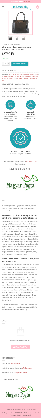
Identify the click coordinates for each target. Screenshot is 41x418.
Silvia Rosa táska (11, 78)
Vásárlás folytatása (20, 347)
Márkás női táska (24, 74)
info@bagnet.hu (27, 368)
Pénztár (33, 410)
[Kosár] (37, 7)
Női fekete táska (34, 74)
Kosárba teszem (19, 64)
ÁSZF (23, 410)
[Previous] (12, 22)
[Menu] (3, 7)
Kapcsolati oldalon (21, 373)
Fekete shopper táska (13, 74)
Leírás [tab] (4, 201)
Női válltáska (14, 76)
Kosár (28, 410)
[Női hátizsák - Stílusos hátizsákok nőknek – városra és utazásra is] (20, 7)
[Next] (29, 22)
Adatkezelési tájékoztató (13, 410)
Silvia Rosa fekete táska (24, 76)
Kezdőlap (4, 45)
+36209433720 (27, 1)
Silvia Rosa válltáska (22, 78)
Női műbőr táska (15, 45)
